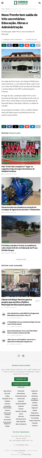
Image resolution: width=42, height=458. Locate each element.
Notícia (8, 9)
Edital (7, 426)
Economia (7, 419)
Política (34, 402)
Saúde (35, 410)
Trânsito (35, 423)
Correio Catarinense (19, 450)
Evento (21, 409)
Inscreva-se (21, 379)
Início (2, 9)
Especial (21, 401)
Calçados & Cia (7, 398)
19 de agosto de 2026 (9, 174)
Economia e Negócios (7, 422)
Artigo (7, 396)
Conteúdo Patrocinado (7, 407)
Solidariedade (35, 415)
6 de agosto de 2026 (9, 253)
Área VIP (7, 393)
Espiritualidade (21, 403)
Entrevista (21, 398)
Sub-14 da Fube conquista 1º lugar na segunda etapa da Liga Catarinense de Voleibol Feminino (18, 169)
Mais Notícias (21, 421)
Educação (21, 391)
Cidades (7, 401)
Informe (21, 416)
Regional (35, 408)
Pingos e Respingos (34, 399)
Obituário (34, 396)
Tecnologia (35, 418)
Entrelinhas (21, 393)
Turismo (35, 425)
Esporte (21, 406)
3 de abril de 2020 (31, 39)
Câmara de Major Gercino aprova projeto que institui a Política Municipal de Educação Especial (16, 302)
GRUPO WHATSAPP (22, 384)
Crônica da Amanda (7, 413)
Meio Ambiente (21, 424)
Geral (21, 414)
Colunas (7, 403)
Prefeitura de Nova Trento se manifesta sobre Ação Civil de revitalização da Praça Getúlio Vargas (19, 248)
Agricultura (7, 391)
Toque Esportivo (34, 420)
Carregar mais (21, 259)
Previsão (35, 405)
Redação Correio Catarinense (13, 39)
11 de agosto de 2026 (9, 212)
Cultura (7, 417)
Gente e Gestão (21, 411)
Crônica (7, 410)
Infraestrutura (21, 419)
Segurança (34, 413)
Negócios (34, 391)
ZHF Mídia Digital (26, 454)
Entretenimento (21, 396)
